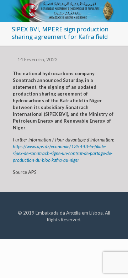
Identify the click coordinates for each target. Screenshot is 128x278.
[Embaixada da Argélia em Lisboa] (64, 9)
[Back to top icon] (113, 263)
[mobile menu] (118, 11)
